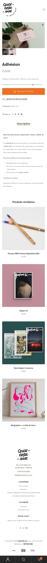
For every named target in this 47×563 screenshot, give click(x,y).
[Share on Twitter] (15, 114)
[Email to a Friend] (21, 114)
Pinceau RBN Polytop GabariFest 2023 (23, 254)
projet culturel (23, 172)
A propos (23, 506)
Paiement (23, 489)
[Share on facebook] (12, 114)
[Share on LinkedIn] (18, 114)
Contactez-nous (23, 510)
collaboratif (7, 146)
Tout (17, 106)
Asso (13, 106)
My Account (8, 559)
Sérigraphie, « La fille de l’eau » (23, 425)
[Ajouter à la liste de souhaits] (42, 209)
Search (23, 559)
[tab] (23, 124)
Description (23, 124)
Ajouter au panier (25, 91)
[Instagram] (23, 528)
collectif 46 (9, 143)
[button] (23, 475)
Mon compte (23, 486)
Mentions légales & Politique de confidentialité (23, 492)
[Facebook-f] (20, 528)
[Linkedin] (26, 528)
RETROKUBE (28, 544)
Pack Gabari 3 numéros (23, 368)
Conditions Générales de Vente (23, 496)
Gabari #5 (23, 311)
